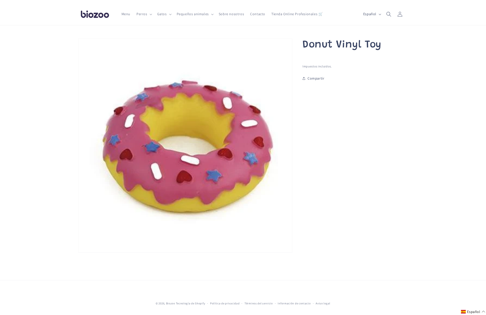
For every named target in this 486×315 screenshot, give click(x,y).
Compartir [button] (316, 78)
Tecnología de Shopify (190, 303)
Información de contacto (294, 303)
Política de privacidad (224, 303)
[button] (143, 14)
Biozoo (170, 303)
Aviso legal (323, 303)
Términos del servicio (259, 303)
